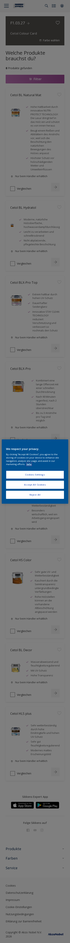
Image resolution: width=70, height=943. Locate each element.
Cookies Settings (35, 474)
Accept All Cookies (35, 484)
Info (29, 464)
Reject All (35, 494)
